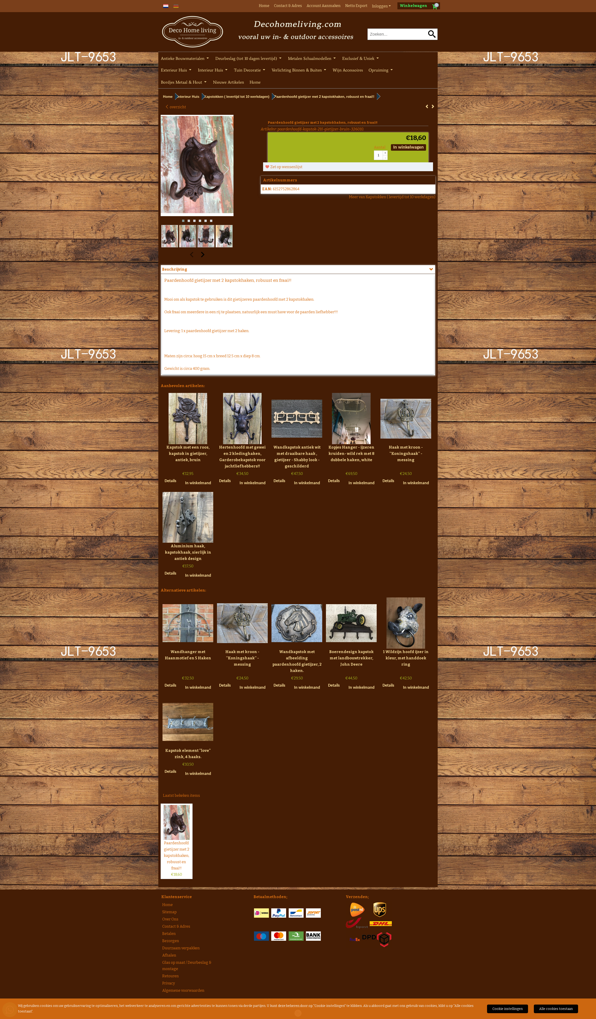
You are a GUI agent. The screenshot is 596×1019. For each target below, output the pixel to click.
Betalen (169, 933)
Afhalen (169, 955)
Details (170, 481)
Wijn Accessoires (348, 70)
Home (264, 5)
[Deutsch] (176, 5)
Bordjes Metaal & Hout (182, 82)
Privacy (168, 983)
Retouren (170, 976)
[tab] (298, 269)
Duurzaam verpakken (181, 948)
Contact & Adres (288, 5)
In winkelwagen (408, 147)
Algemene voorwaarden (183, 990)
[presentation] (168, 169)
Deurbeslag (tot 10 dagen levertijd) (246, 58)
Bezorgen (170, 941)
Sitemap (169, 912)
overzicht (177, 107)
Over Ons (170, 919)
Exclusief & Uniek (359, 58)
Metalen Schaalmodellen (310, 58)
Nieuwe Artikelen (228, 82)
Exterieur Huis (174, 70)
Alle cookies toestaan (556, 1009)
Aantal (380, 147)
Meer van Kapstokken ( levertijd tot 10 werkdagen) (392, 197)
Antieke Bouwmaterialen (183, 58)
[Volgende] (432, 107)
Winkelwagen (413, 5)
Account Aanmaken (324, 5)
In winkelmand (198, 483)
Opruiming (379, 70)
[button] (183, 220)
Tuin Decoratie (248, 70)
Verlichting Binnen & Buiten (297, 70)
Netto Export (356, 5)
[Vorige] (426, 107)
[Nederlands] (166, 5)
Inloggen (380, 6)
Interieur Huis (211, 70)
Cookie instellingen (507, 1009)
